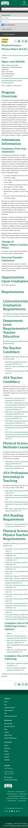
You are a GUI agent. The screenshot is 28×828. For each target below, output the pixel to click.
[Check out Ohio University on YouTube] (12, 811)
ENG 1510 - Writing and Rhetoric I (15, 366)
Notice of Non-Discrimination (12, 798)
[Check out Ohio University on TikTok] (17, 811)
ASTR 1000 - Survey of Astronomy (15, 549)
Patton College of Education (9, 65)
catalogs (9, 823)
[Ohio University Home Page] (8, 786)
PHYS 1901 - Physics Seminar (14, 590)
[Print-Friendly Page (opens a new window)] (26, 41)
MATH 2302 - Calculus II (12, 578)
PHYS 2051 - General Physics (14, 594)
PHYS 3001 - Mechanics (12, 615)
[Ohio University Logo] (5, 5)
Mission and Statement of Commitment (17, 796)
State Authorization (12, 800)
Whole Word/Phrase (9, 25)
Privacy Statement (24, 798)
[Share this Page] (22, 41)
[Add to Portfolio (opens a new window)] (18, 41)
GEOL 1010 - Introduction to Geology (16, 562)
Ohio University (11, 808)
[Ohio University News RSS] (19, 811)
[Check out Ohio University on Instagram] (7, 811)
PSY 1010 (6, 196)
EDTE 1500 (7, 189)
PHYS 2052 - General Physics (14, 599)
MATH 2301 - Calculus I (12, 576)
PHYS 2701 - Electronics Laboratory (16, 610)
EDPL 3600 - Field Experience (14, 491)
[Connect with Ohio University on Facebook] (5, 811)
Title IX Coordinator (22, 800)
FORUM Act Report (23, 793)
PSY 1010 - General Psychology (14, 371)
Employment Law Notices (12, 793)
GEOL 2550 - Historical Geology (15, 571)
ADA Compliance (11, 791)
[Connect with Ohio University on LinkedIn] (9, 811)
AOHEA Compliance (20, 791)
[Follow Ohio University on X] (14, 811)
